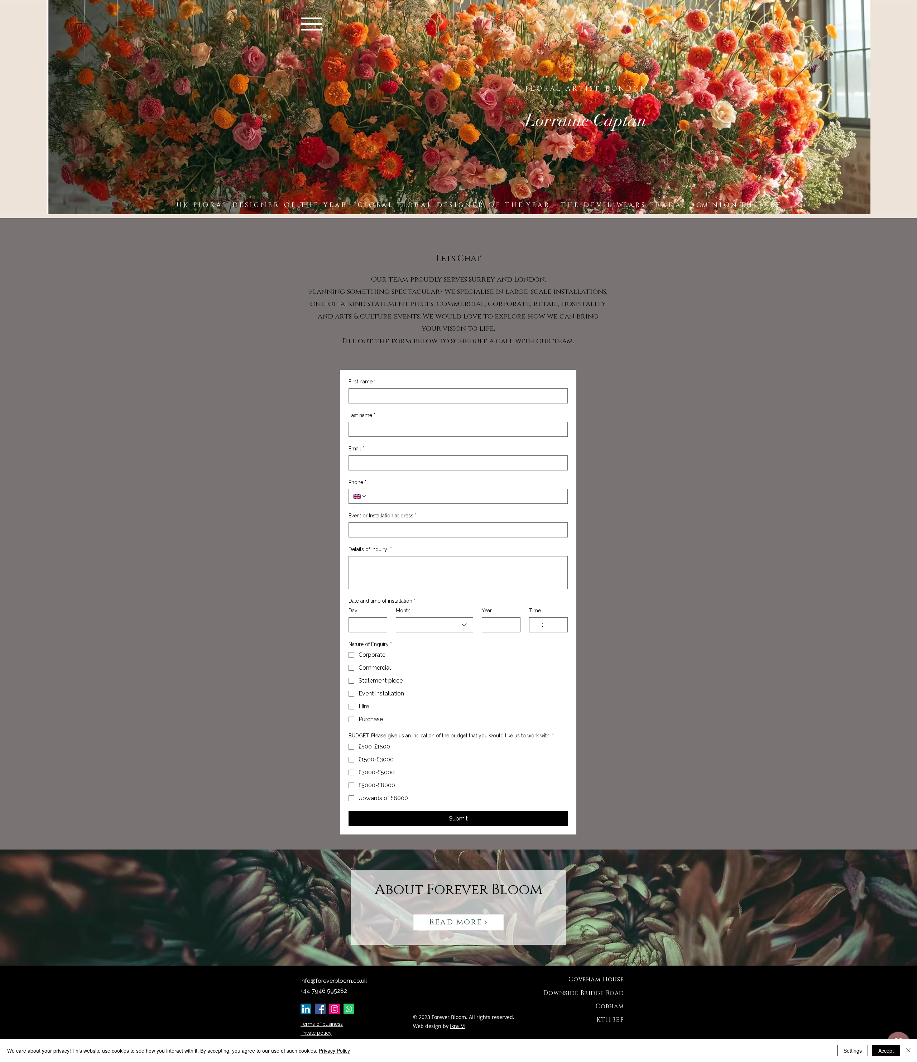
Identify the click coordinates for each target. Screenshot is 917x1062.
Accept (886, 1050)
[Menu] (311, 24)
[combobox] (434, 624)
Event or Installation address (383, 515)
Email (356, 448)
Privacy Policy (334, 1050)
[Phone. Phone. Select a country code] (360, 496)
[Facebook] (320, 1009)
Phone (357, 482)
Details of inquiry (370, 549)
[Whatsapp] (349, 1009)
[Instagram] (334, 1009)
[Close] (908, 1050)
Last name (362, 415)
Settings (853, 1050)
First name (362, 381)
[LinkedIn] (306, 1009)
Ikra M (457, 1026)
